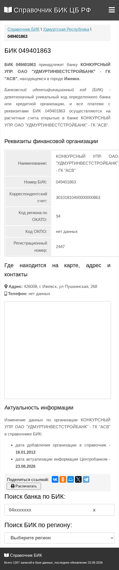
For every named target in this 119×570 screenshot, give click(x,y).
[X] (78, 479)
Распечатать (25, 486)
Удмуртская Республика (66, 29)
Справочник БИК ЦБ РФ (51, 10)
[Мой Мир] (70, 479)
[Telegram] (86, 479)
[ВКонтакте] (55, 479)
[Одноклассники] (63, 479)
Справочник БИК (23, 29)
